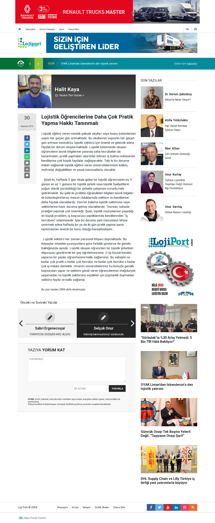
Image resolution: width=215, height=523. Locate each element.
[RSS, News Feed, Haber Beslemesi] (193, 507)
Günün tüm (185, 63)
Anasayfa (62, 507)
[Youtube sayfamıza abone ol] (168, 507)
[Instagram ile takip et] (184, 507)
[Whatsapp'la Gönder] (27, 156)
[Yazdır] (27, 169)
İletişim (87, 507)
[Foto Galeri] (195, 29)
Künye (75, 507)
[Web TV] (187, 29)
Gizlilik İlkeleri (102, 507)
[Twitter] (27, 144)
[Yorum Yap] (27, 175)
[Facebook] (27, 138)
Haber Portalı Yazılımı (35, 518)
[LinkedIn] (27, 150)
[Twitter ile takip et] (159, 507)
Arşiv (61, 29)
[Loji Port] (29, 42)
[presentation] (30, 64)
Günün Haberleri (47, 29)
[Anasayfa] (20, 29)
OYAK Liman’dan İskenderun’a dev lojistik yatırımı (89, 63)
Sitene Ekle (73, 29)
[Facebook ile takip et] (151, 507)
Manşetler (30, 29)
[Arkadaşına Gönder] (27, 163)
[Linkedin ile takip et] (176, 507)
